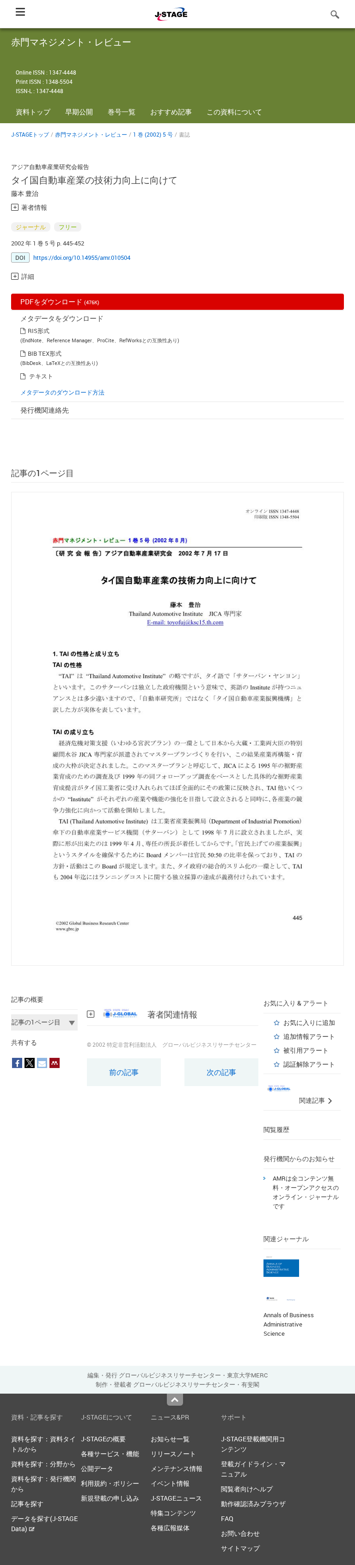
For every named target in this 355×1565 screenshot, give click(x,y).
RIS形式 (38, 331)
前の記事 (124, 1072)
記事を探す (27, 1503)
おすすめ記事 (171, 111)
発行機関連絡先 (44, 410)
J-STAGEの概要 (103, 1438)
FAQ (227, 1518)
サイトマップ (240, 1548)
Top (175, 1400)
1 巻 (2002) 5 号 (153, 134)
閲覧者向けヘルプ (247, 1488)
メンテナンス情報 (176, 1468)
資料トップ (33, 111)
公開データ (97, 1468)
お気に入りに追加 (309, 1022)
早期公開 (79, 111)
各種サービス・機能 (110, 1453)
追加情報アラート (309, 1036)
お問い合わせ (240, 1533)
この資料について (234, 111)
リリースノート (173, 1453)
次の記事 (221, 1072)
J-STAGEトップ (30, 134)
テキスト (41, 376)
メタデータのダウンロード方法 (62, 392)
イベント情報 (170, 1483)
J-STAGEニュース (176, 1498)
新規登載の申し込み (110, 1498)
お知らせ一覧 (170, 1438)
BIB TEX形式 (44, 353)
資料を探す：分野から (43, 1463)
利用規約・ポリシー (110, 1483)
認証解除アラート (309, 1064)
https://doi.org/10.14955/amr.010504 (81, 257)
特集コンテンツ (173, 1512)
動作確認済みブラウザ (253, 1503)
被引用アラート (306, 1050)
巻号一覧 (121, 111)
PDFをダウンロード (59, 301)
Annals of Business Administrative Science (288, 1324)
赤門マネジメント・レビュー (91, 134)
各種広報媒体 (170, 1527)
